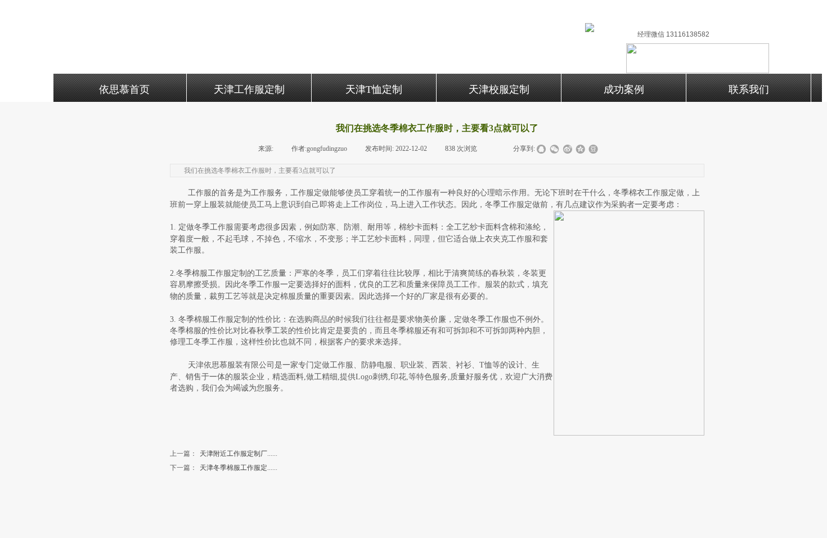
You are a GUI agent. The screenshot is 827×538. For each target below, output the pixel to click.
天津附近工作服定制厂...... (223, 454)
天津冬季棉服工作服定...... (223, 468)
